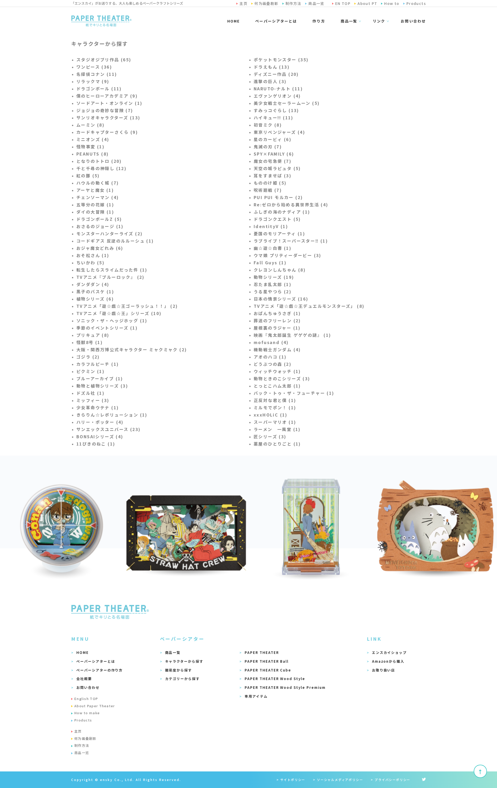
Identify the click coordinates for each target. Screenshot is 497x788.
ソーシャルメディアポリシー (340, 779)
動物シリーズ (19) (274, 277)
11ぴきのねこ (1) (95, 444)
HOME (233, 21)
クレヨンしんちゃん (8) (280, 270)
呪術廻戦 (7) (268, 190)
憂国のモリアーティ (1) (279, 233)
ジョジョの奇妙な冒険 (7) (104, 110)
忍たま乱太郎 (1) (272, 284)
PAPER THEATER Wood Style (275, 678)
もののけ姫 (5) (270, 183)
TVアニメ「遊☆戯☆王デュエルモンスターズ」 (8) (309, 306)
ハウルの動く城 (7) (97, 183)
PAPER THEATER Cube (268, 670)
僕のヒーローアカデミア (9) (107, 96)
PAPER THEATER (262, 652)
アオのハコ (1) (270, 357)
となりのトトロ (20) (99, 161)
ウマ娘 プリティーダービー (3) (287, 255)
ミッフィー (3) (92, 400)
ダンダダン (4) (92, 284)
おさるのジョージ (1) (100, 226)
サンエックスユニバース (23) (108, 429)
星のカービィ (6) (272, 139)
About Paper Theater (94, 705)
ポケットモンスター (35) (281, 59)
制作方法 (81, 745)
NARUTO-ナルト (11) (278, 88)
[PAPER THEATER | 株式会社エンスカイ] (101, 21)
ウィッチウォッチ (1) (277, 371)
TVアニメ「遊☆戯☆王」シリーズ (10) (119, 313)
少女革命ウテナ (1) (97, 407)
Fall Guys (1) (270, 262)
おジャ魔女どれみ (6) (99, 248)
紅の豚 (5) (88, 175)
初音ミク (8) (268, 125)
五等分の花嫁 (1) (95, 204)
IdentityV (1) (271, 226)
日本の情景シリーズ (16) (281, 299)
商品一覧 (173, 652)
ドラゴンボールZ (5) (99, 219)
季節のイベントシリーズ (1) (107, 328)
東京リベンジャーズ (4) (279, 132)
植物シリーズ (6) (95, 299)
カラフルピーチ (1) (97, 364)
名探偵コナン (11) (96, 74)
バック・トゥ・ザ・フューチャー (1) (294, 393)
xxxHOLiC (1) (271, 415)
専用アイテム (256, 696)
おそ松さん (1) (92, 255)
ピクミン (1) (90, 371)
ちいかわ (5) (90, 262)
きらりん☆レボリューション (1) (112, 415)
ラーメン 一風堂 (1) (277, 429)
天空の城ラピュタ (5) (277, 168)
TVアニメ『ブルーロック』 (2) (110, 277)
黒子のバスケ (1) (95, 291)
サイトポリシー (292, 779)
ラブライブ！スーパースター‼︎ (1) (291, 241)
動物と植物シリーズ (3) (102, 386)
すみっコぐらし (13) (276, 110)
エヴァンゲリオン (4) (277, 96)
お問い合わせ (413, 21)
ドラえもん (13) (272, 67)
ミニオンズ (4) (92, 139)
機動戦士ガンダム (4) (277, 349)
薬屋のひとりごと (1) (277, 444)
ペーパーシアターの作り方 (99, 670)
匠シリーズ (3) (270, 436)
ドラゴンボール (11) (99, 88)
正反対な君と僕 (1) (275, 400)
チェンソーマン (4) (97, 197)
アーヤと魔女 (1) (95, 190)
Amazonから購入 (388, 661)
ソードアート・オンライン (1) (109, 103)
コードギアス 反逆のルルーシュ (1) (115, 241)
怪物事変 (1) (90, 146)
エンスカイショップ (389, 652)
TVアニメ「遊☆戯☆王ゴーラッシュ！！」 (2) (127, 306)
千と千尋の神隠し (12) (101, 168)
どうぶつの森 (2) (272, 364)
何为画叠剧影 (85, 738)
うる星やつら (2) (272, 291)
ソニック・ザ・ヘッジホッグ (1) (112, 320)
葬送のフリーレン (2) (277, 320)
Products (83, 720)
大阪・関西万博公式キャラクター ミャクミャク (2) (131, 349)
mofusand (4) (271, 342)
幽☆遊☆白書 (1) (272, 248)
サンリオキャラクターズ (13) (108, 117)
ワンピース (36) (94, 67)
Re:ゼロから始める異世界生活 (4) (291, 204)
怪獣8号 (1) (89, 342)
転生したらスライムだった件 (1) (112, 270)
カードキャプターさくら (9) (107, 132)
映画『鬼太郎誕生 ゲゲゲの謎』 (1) (292, 335)
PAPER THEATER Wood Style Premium (285, 687)
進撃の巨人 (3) (270, 81)
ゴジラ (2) (88, 357)
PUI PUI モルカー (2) (278, 197)
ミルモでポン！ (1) (275, 407)
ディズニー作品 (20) (276, 74)
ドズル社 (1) (90, 393)
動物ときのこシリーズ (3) (282, 378)
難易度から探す (178, 670)
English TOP (86, 698)
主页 (78, 731)
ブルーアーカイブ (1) (99, 378)
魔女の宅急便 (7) (272, 161)
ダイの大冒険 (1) (95, 212)
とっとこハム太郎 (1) (277, 386)
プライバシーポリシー (392, 779)
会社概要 (84, 678)
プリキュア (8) (92, 335)
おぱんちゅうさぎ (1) (277, 313)
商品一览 (81, 752)
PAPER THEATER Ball (267, 661)
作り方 (318, 21)
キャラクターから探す (184, 661)
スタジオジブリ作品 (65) (103, 59)
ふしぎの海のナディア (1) (282, 212)
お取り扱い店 (383, 670)
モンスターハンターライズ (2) (109, 233)
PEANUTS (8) (92, 154)
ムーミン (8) (90, 125)
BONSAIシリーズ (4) (99, 436)
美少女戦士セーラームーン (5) (287, 103)
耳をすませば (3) (272, 175)
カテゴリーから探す (182, 678)
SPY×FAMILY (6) (274, 154)
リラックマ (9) (92, 81)
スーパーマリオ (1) (275, 422)
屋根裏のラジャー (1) (277, 328)
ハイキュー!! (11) (274, 117)
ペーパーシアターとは (276, 21)
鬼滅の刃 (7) (268, 146)
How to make (87, 712)
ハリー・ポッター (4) (100, 422)
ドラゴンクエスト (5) (277, 219)
